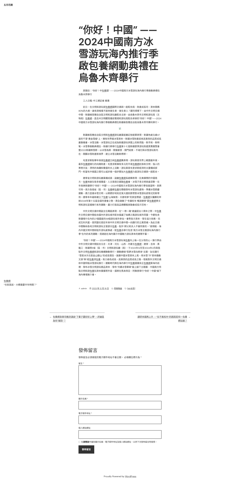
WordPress (130, 476)
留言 (81, 363)
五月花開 (8, 4)
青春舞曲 (118, 288)
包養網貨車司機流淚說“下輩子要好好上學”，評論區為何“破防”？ (78, 318)
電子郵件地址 (85, 413)
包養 (104, 90)
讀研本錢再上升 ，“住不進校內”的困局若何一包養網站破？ (162, 318)
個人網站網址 (84, 428)
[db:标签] (131, 288)
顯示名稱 (83, 398)
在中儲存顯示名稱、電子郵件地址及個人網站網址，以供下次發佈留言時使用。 (119, 442)
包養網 (109, 107)
